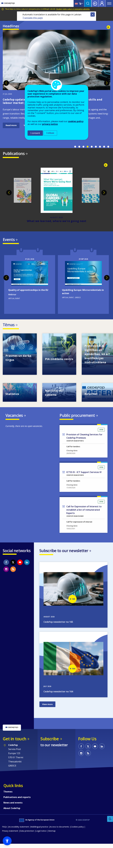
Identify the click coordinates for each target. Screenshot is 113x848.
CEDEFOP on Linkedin (27, 566)
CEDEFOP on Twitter (13, 566)
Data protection (27, 835)
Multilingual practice (39, 831)
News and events (12, 806)
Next (107, 83)
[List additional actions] (82, 3)
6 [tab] (95, 146)
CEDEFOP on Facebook (6, 566)
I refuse (50, 133)
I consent (35, 133)
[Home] (8, 3)
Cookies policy (77, 831)
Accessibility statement (19, 831)
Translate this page (32, 17)
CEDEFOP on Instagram (6, 573)
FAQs (4, 831)
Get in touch (14, 743)
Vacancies (14, 419)
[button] (7, 840)
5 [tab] (91, 146)
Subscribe (49, 743)
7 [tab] (100, 146)
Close (93, 14)
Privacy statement (10, 835)
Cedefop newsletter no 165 (58, 626)
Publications (14, 153)
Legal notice (41, 835)
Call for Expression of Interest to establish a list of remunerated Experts (84, 514)
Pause (108, 27)
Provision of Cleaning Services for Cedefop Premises (84, 440)
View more (20, 358)
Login (95, 3)
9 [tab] (108, 146)
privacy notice (50, 124)
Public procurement (77, 419)
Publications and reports (17, 801)
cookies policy (75, 121)
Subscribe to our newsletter (63, 554)
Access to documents (59, 831)
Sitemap (52, 835)
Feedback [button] (110, 819)
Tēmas (9, 328)
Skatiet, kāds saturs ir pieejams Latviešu (73, 9)
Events (9, 243)
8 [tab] (104, 146)
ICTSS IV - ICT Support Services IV (84, 476)
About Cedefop (11, 812)
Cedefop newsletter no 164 (58, 695)
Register (102, 3)
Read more (11, 132)
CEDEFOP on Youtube (20, 566)
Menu (109, 3)
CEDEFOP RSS (13, 573)
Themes (7, 795)
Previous (6, 83)
